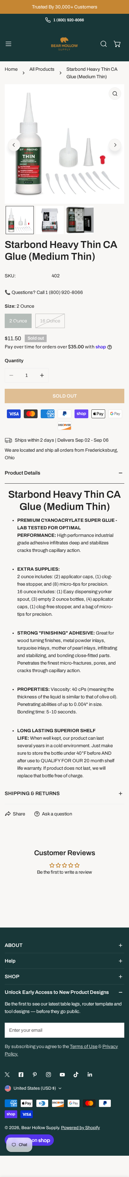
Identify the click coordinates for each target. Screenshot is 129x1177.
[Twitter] (7, 1074)
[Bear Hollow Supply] (64, 44)
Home (11, 69)
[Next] (115, 145)
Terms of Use (83, 1046)
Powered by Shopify (80, 1127)
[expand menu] (8, 43)
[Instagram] (48, 1074)
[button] (117, 44)
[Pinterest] (35, 1074)
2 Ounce (18, 320)
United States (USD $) (34, 1088)
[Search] (104, 44)
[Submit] (116, 1030)
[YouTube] (62, 1074)
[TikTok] (76, 1075)
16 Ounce (50, 320)
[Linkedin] (90, 1074)
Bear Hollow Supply (40, 1127)
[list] (64, 144)
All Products (41, 69)
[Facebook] (21, 1074)
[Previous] (14, 145)
